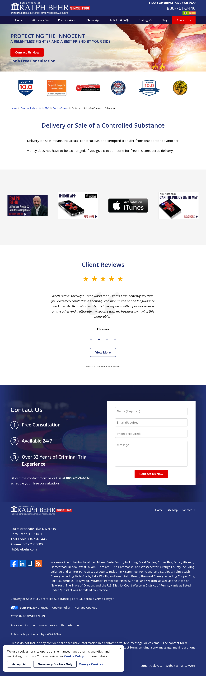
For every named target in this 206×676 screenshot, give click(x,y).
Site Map (172, 510)
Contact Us (184, 20)
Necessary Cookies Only (55, 664)
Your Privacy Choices (34, 607)
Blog (164, 20)
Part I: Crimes (60, 108)
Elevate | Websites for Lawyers (168, 665)
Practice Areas (67, 20)
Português (145, 20)
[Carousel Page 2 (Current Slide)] (99, 339)
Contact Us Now (27, 52)
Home (19, 20)
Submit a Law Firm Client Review (103, 366)
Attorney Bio (40, 20)
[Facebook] (14, 563)
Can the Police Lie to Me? (35, 108)
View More (103, 352)
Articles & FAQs (119, 20)
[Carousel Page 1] (91, 339)
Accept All (19, 664)
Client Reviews (103, 264)
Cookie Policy (61, 607)
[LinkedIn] (22, 563)
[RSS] (38, 563)
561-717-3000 (33, 544)
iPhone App (93, 20)
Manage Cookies (86, 607)
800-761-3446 (181, 8)
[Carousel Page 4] (115, 339)
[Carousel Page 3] (107, 339)
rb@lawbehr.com (23, 549)
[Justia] (30, 563)
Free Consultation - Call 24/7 (172, 3)
